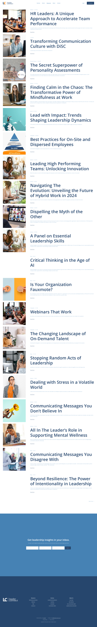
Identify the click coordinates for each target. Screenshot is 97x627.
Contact (58, 3)
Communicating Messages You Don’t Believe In (61, 408)
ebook (31, 111)
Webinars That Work (51, 312)
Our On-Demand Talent (71, 603)
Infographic (32, 135)
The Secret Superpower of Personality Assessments (56, 67)
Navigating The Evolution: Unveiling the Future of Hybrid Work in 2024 (61, 190)
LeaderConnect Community (71, 605)
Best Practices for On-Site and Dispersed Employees (60, 141)
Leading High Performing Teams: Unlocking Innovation (59, 166)
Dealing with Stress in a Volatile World (62, 384)
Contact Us (33, 605)
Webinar (31, 9)
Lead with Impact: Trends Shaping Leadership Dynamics (60, 117)
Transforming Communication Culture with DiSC (60, 43)
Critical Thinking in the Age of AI (60, 262)
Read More (32, 32)
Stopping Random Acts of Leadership (55, 360)
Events (43, 3)
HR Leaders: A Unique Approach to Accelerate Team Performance (60, 18)
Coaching (52, 601)
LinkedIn (44, 617)
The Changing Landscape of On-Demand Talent (58, 336)
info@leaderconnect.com (56, 617)
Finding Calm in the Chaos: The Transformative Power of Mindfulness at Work (61, 92)
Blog (31, 256)
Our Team (71, 600)
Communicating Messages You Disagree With (61, 456)
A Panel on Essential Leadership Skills (50, 238)
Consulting (52, 603)
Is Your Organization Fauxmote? (51, 287)
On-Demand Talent (52, 605)
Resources (49, 3)
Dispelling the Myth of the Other (56, 214)
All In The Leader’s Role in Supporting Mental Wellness (58, 432)
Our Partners (71, 601)
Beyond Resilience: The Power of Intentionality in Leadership (61, 481)
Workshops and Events (33, 600)
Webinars (33, 601)
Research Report (33, 61)
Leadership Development (52, 600)
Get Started (90, 3)
